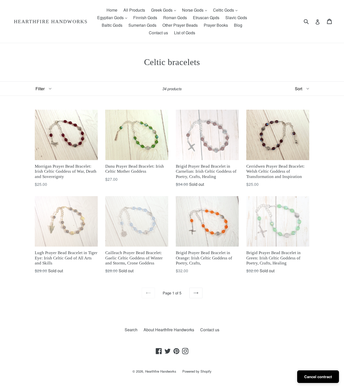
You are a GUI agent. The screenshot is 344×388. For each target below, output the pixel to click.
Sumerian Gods (142, 25)
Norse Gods (196, 10)
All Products (134, 10)
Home (112, 10)
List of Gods (184, 33)
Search (131, 330)
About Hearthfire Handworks (169, 330)
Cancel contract (318, 376)
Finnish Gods (145, 17)
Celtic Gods (226, 10)
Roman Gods (175, 17)
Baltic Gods (112, 25)
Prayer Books (216, 25)
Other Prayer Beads (180, 25)
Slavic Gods (236, 17)
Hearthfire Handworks (51, 21)
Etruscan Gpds (206, 17)
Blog (238, 25)
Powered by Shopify (197, 371)
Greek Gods (165, 10)
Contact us (158, 33)
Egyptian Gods (113, 17)
